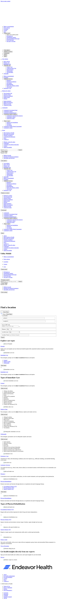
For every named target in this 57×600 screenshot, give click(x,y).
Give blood (9, 125)
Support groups (7, 94)
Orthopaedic (6, 363)
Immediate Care (4, 355)
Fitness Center (4, 539)
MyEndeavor (10, 36)
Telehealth (6, 73)
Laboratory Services (5, 465)
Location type (5, 332)
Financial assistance (8, 96)
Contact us (6, 139)
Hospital (3, 346)
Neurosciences (10, 69)
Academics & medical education (11, 144)
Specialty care (7, 65)
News (5, 138)
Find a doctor (7, 27)
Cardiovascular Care (11, 68)
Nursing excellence (8, 135)
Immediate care (7, 64)
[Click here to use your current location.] (19, 326)
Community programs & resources (15, 115)
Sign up (2, 557)
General (5, 360)
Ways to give (7, 121)
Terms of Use (7, 586)
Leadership (6, 143)
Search (2, 149)
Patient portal (7, 33)
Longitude (5, 321)
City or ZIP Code (6, 324)
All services (9, 87)
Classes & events (8, 105)
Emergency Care (4, 456)
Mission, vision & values (9, 142)
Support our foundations (12, 122)
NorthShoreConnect (11, 37)
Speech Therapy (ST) (9, 489)
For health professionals (9, 576)
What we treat (4, 388)
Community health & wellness (10, 114)
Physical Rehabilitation (6, 481)
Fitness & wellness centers (13, 85)
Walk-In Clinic (7, 361)
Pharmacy (9, 80)
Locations (6, 29)
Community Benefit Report (10, 112)
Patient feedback (7, 101)
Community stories (8, 127)
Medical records (7, 103)
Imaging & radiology (11, 81)
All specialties (10, 72)
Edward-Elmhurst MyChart (13, 38)
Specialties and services (9, 158)
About (5, 54)
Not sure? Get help (11, 41)
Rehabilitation (10, 84)
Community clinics (11, 117)
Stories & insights (8, 147)
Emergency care (7, 88)
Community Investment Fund (10, 110)
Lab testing (9, 83)
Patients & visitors (8, 51)
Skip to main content (5, 1)
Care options (7, 50)
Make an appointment (9, 26)
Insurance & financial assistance (11, 156)
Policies (5, 98)
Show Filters (6, 312)
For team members (8, 577)
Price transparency (8, 590)
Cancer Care (9, 67)
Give (5, 31)
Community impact (8, 111)
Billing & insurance (8, 102)
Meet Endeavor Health (9, 132)
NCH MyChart (10, 40)
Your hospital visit (8, 93)
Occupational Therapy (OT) (10, 486)
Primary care (7, 62)
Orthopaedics (10, 71)
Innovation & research (9, 134)
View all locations (5, 546)
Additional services (8, 78)
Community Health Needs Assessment (13, 126)
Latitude (5, 318)
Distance (4, 329)
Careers (5, 30)
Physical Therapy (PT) (9, 487)
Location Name (5, 335)
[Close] (1, 367)
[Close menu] (1, 59)
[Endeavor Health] (28, 47)
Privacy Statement (8, 587)
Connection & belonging (9, 136)
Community (6, 53)
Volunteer (9, 123)
